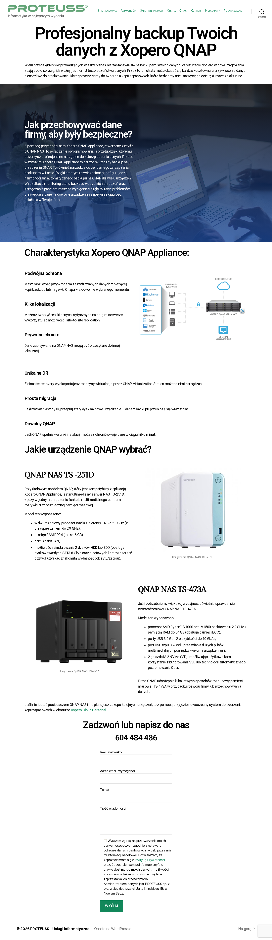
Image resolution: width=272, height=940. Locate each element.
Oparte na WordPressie (112, 929)
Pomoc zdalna (233, 10)
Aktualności (128, 10)
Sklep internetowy (151, 10)
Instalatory (212, 10)
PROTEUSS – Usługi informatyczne (59, 929)
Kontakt (196, 10)
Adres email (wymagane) (117, 771)
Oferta (171, 10)
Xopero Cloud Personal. (89, 710)
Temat (104, 790)
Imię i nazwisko (111, 752)
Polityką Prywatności (150, 860)
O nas (183, 10)
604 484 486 (136, 737)
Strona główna (107, 10)
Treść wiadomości (113, 808)
